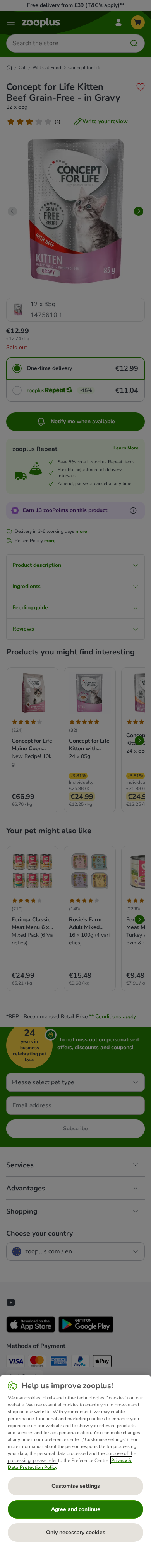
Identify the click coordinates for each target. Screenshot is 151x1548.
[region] (75, 1461)
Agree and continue (75, 1509)
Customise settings (75, 1486)
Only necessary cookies (75, 1532)
